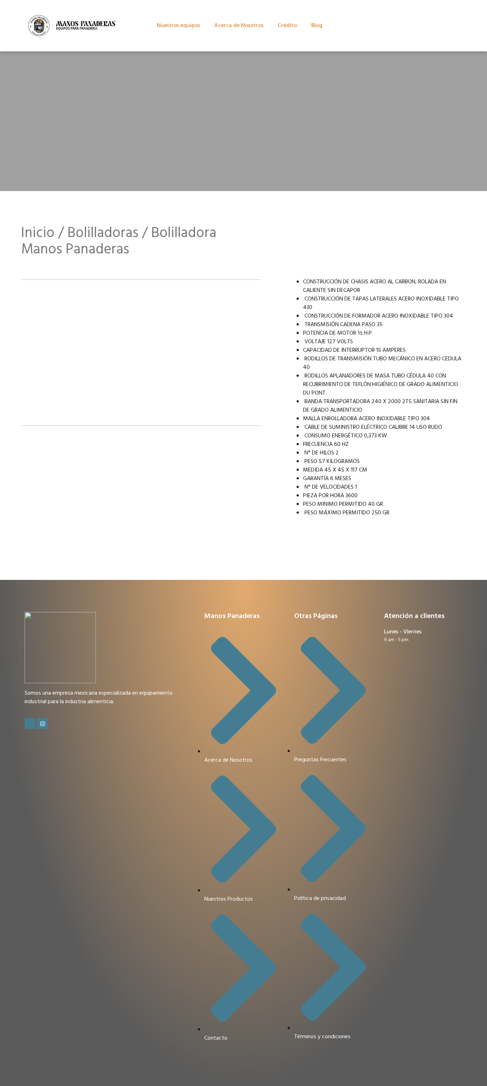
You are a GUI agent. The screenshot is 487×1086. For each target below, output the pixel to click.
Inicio (38, 233)
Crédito (287, 25)
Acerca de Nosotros (238, 25)
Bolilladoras (102, 233)
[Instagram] (42, 723)
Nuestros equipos (178, 25)
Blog (316, 25)
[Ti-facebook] (30, 723)
